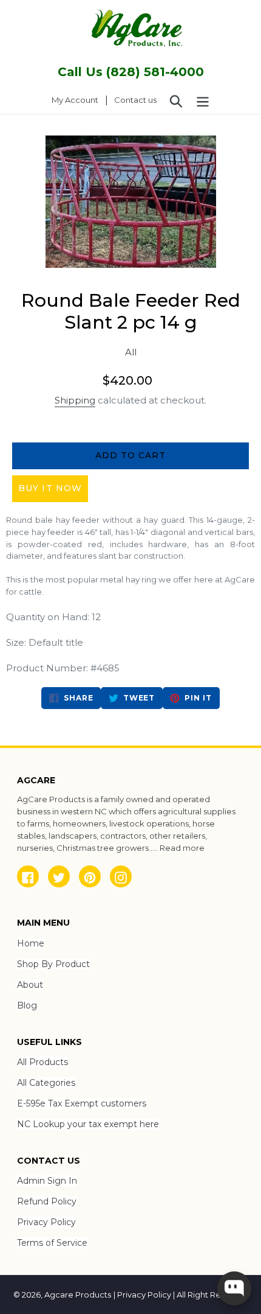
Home (30, 943)
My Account (78, 99)
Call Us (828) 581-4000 (131, 72)
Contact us (135, 100)
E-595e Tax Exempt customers (81, 1103)
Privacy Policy (46, 1222)
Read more (182, 848)
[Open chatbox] (234, 1288)
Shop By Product (53, 964)
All (131, 352)
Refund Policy (46, 1201)
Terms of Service (52, 1242)
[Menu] (202, 100)
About (30, 984)
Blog (27, 1005)
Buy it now (50, 488)
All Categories (46, 1082)
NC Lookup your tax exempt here (88, 1124)
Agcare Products (77, 1294)
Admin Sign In (47, 1180)
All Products (42, 1062)
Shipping (75, 400)
